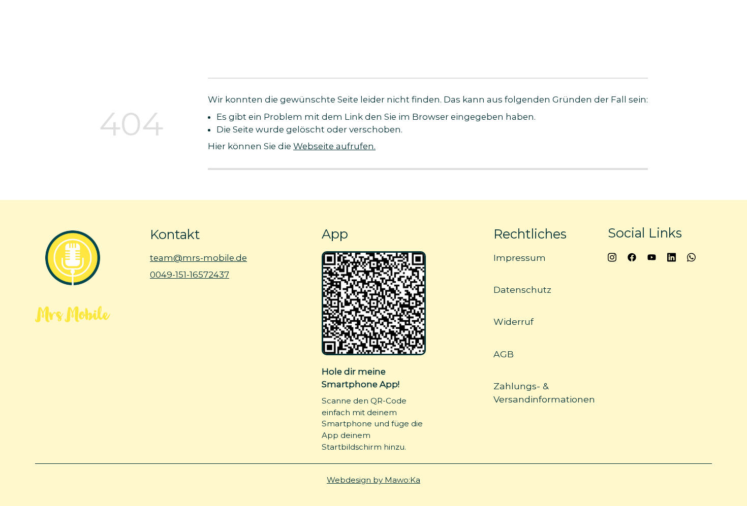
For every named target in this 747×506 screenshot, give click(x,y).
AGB (503, 354)
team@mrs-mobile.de (198, 258)
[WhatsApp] (691, 256)
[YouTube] (651, 256)
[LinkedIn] (671, 256)
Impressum (519, 257)
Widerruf (513, 321)
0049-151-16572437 (189, 274)
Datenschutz (522, 289)
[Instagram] (612, 256)
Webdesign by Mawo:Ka (373, 480)
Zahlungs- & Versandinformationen (544, 392)
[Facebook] (632, 256)
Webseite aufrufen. (334, 146)
